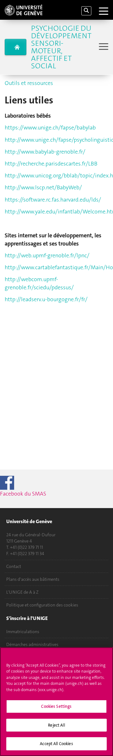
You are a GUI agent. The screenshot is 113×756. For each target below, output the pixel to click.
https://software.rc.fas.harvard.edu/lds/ (53, 199)
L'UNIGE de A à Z (22, 592)
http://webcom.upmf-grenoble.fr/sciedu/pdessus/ (39, 283)
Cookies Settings (56, 706)
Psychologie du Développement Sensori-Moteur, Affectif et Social (61, 47)
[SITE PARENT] (15, 47)
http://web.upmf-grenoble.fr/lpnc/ (47, 255)
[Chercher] (86, 10)
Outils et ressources (29, 83)
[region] (56, 701)
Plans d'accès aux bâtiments (32, 579)
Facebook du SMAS (34, 493)
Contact (13, 566)
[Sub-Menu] (102, 47)
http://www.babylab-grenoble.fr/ (45, 151)
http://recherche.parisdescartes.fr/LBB (51, 163)
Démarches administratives (32, 644)
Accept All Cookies (56, 743)
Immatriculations (22, 631)
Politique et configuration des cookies (42, 605)
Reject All (56, 725)
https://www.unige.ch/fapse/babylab (50, 127)
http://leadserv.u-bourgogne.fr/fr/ (46, 299)
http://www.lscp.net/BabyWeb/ (43, 187)
